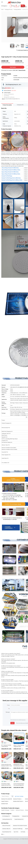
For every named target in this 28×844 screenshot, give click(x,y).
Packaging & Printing (8, 9)
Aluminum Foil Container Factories (20, 825)
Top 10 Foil (16, 831)
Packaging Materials (17, 9)
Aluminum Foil (25, 9)
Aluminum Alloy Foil (6, 828)
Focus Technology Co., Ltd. (16, 838)
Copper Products (4, 801)
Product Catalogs (19, 796)
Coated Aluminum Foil (18, 819)
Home (2, 9)
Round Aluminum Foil (6, 831)
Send (12, 723)
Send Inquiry (13, 67)
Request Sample (22, 70)
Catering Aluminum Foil (7, 819)
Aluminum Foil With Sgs (17, 828)
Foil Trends (23, 831)
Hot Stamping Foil (6, 816)
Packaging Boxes (15, 816)
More (2, 834)
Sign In (3, 98)
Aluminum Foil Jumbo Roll (6, 799)
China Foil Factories (6, 825)
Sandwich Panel (4, 803)
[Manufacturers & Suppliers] (14, 2)
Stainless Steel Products (18, 801)
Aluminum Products (17, 799)
